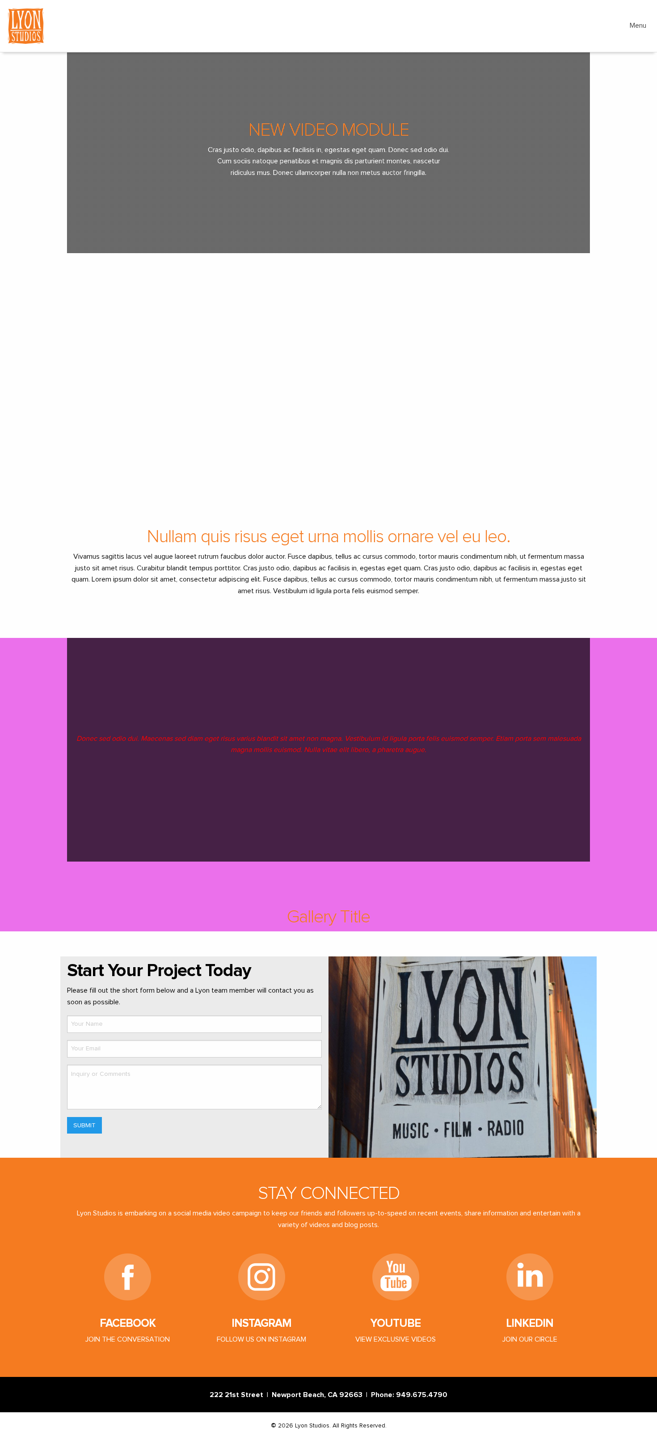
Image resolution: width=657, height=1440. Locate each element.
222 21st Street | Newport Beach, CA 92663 (288, 1394)
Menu (638, 25)
